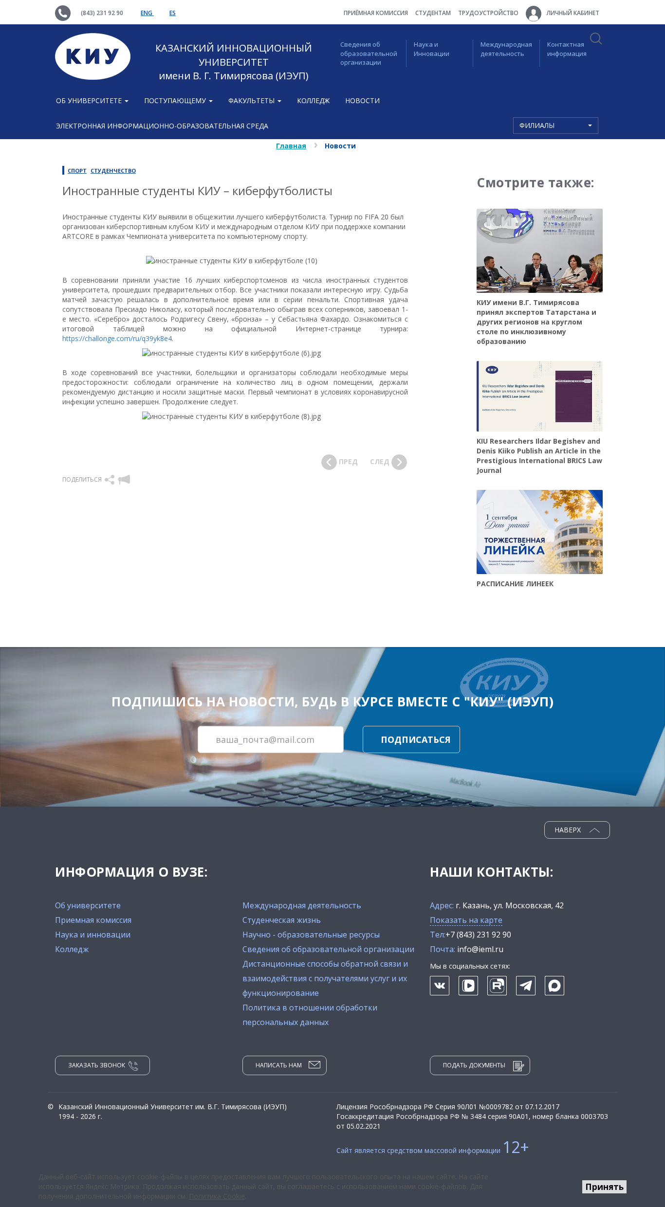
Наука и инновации (92, 934)
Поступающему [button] (176, 100)
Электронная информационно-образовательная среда (162, 125)
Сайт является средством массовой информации (432, 1150)
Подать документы (474, 1065)
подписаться (416, 739)
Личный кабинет (572, 13)
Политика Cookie (217, 1196)
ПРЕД (347, 461)
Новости (362, 100)
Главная (291, 145)
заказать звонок (96, 1065)
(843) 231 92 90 (102, 13)
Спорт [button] (77, 170)
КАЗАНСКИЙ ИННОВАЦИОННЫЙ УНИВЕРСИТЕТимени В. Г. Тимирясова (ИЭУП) (233, 61)
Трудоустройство (488, 13)
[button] (110, 479)
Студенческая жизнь (281, 920)
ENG (147, 13)
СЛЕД (380, 461)
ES (172, 13)
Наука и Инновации (431, 49)
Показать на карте (466, 920)
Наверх (568, 829)
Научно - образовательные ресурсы (311, 934)
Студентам (433, 13)
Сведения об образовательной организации (368, 53)
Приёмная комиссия (376, 13)
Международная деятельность (506, 49)
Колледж (313, 100)
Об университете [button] (90, 100)
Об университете (88, 905)
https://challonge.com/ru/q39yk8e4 (117, 338)
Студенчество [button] (113, 170)
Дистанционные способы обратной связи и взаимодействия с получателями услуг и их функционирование (325, 978)
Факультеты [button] (252, 100)
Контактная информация (567, 49)
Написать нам (279, 1065)
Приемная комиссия (93, 920)
